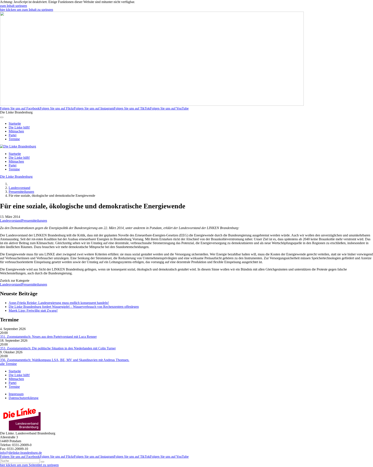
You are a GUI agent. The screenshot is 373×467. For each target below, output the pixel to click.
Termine (14, 139)
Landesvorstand (19, 188)
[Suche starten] (42, 461)
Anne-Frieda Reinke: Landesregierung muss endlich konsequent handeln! (59, 303)
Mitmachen (16, 131)
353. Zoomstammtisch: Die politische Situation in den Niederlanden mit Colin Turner (58, 348)
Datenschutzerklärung (23, 398)
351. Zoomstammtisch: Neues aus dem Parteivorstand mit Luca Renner (48, 336)
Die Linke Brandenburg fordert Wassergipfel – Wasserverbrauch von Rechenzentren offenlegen (74, 306)
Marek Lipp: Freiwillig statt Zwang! (33, 310)
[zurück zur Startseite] (18, 146)
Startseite (15, 123)
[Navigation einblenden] (1, 117)
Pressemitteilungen (21, 191)
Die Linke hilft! (19, 127)
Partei (12, 135)
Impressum (16, 394)
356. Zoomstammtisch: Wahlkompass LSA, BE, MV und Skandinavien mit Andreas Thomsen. (64, 360)
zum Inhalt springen (13, 6)
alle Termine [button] (8, 364)
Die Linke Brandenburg (16, 176)
